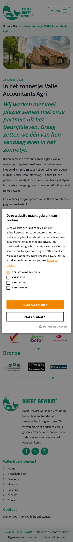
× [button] (66, 213)
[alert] (36, 271)
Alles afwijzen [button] (35, 317)
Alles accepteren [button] (35, 305)
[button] (36, 326)
